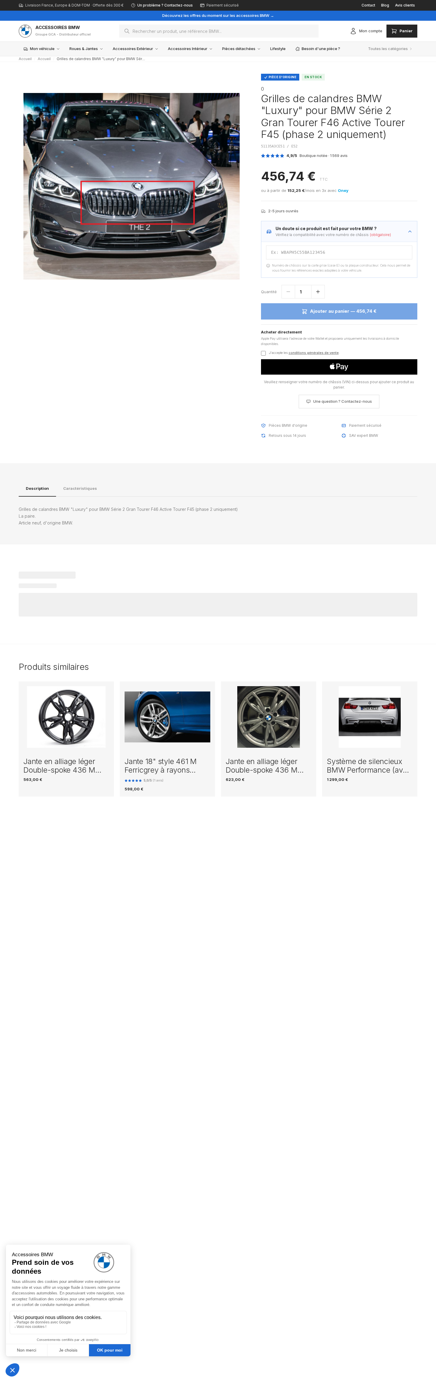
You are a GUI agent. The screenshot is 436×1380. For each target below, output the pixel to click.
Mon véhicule (42, 48)
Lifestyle (278, 48)
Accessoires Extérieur (133, 48)
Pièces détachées (238, 48)
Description (37, 488)
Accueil (25, 59)
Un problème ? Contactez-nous (165, 5)
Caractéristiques (80, 488)
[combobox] (219, 31)
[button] (339, 367)
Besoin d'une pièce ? (321, 48)
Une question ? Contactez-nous (342, 401)
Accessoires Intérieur (187, 48)
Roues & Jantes (83, 48)
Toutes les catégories (388, 48)
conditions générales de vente (314, 353)
